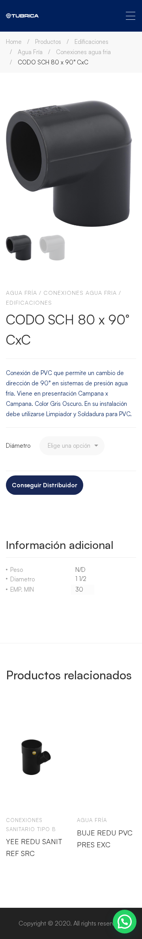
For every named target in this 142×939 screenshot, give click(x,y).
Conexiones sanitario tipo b (31, 824)
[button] (124, 921)
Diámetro (18, 445)
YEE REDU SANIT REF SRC (34, 847)
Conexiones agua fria (83, 52)
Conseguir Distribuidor (44, 485)
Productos (48, 41)
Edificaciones (91, 41)
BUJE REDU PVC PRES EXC (105, 838)
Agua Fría (30, 52)
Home (14, 41)
